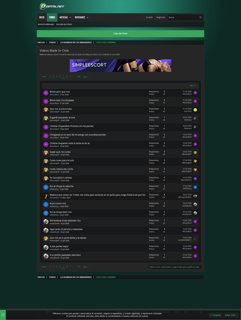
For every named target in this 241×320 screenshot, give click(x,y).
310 (78, 76)
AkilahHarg (54, 189)
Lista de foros (120, 33)
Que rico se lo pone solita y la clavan (68, 238)
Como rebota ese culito (61, 169)
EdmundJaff (54, 112)
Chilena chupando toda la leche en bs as (70, 143)
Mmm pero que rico (60, 91)
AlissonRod (54, 95)
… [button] (74, 76)
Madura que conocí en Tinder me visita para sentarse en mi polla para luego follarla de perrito (97, 195)
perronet (187, 111)
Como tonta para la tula (62, 160)
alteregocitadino (184, 197)
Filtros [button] (192, 86)
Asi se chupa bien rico (61, 212)
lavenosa (187, 120)
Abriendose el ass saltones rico (65, 220)
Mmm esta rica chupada (62, 100)
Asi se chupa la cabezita (61, 186)
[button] (70, 17)
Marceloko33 (186, 180)
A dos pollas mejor (59, 246)
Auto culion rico (58, 203)
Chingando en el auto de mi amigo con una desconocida (78, 134)
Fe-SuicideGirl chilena (61, 177)
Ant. (44, 77)
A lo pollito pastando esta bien (65, 255)
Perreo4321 (54, 198)
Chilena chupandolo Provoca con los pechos (71, 126)
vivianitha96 (186, 206)
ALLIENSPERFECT (184, 240)
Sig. (84, 77)
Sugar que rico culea (60, 152)
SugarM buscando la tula (62, 117)
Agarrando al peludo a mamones (66, 229)
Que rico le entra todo (61, 109)
